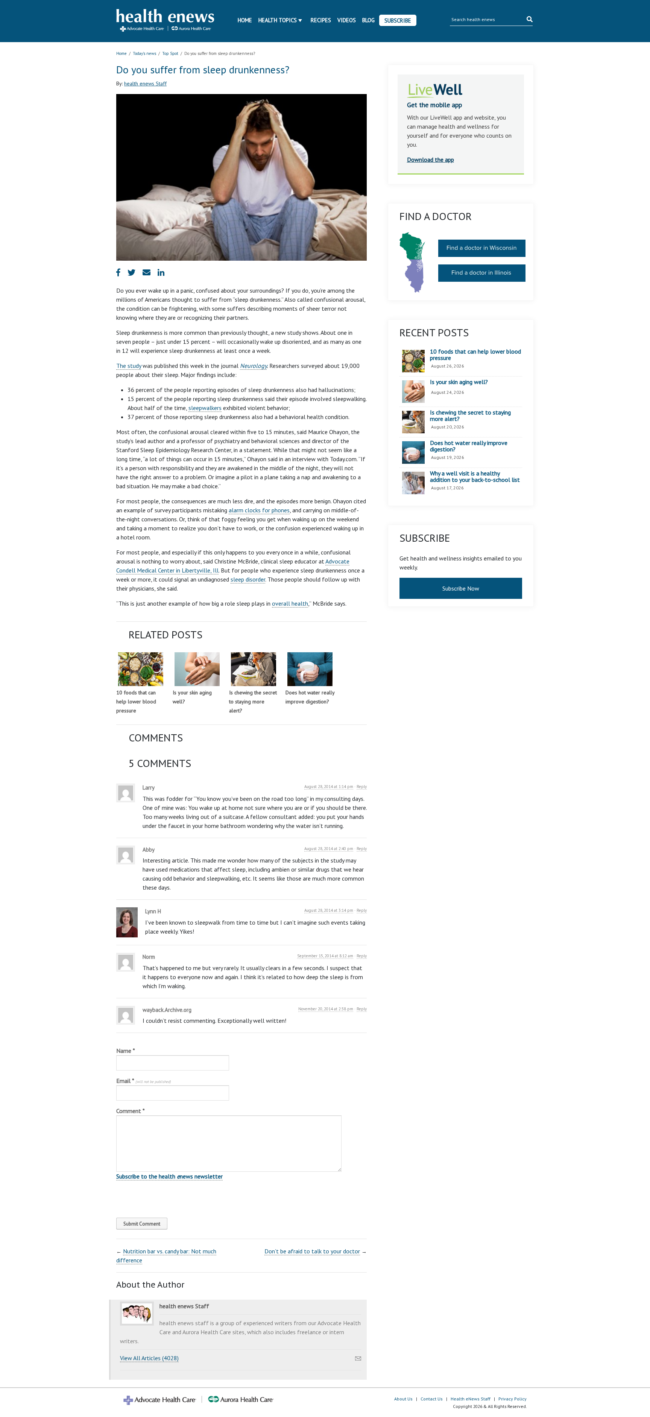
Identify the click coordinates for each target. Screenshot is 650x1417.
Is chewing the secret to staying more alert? (253, 701)
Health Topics (277, 20)
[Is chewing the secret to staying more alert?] (253, 669)
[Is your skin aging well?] (197, 669)
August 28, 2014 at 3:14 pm (328, 910)
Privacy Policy (512, 1399)
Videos (346, 20)
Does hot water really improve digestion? (468, 446)
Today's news (144, 53)
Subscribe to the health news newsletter (169, 1176)
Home (245, 20)
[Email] (358, 1356)
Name (125, 1050)
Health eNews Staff (471, 1399)
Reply (362, 786)
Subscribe (397, 20)
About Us (403, 1399)
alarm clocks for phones (259, 510)
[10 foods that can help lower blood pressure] (140, 669)
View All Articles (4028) (149, 1358)
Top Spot (170, 53)
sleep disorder (248, 579)
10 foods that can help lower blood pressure (136, 701)
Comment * (130, 1111)
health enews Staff (145, 83)
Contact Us (432, 1399)
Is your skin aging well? (459, 382)
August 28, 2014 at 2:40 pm (328, 848)
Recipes (321, 20)
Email (143, 1080)
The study (128, 365)
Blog (368, 20)
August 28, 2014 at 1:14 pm (328, 786)
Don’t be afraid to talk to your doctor (312, 1251)
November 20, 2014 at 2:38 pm (325, 1008)
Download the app (430, 159)
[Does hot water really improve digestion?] (310, 669)
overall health (290, 603)
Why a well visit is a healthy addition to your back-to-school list (475, 476)
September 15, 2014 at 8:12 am (325, 955)
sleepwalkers (205, 408)
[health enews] (165, 21)
